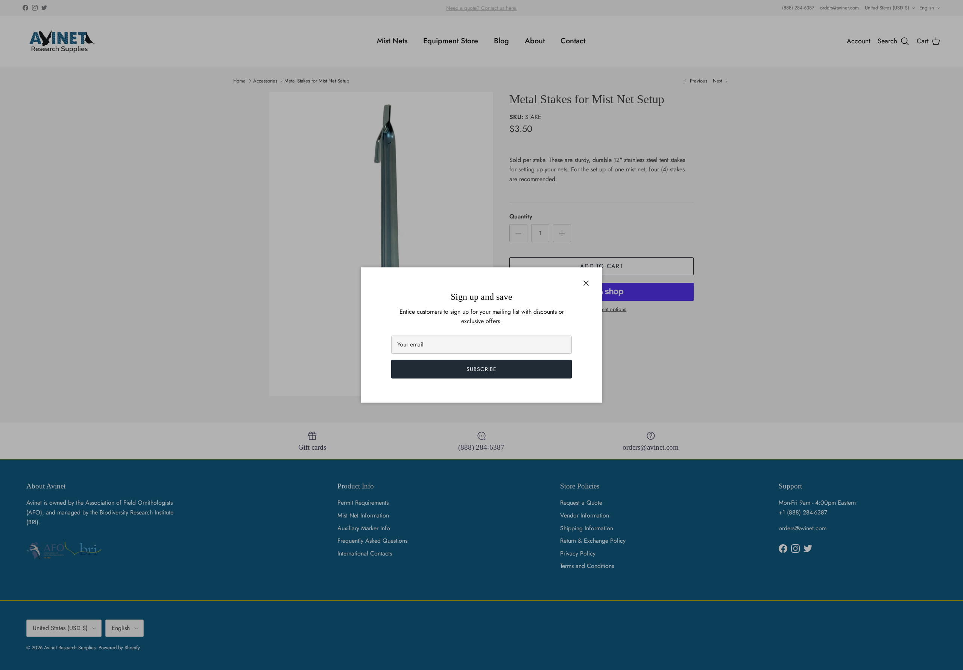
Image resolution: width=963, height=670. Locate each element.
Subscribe (481, 369)
